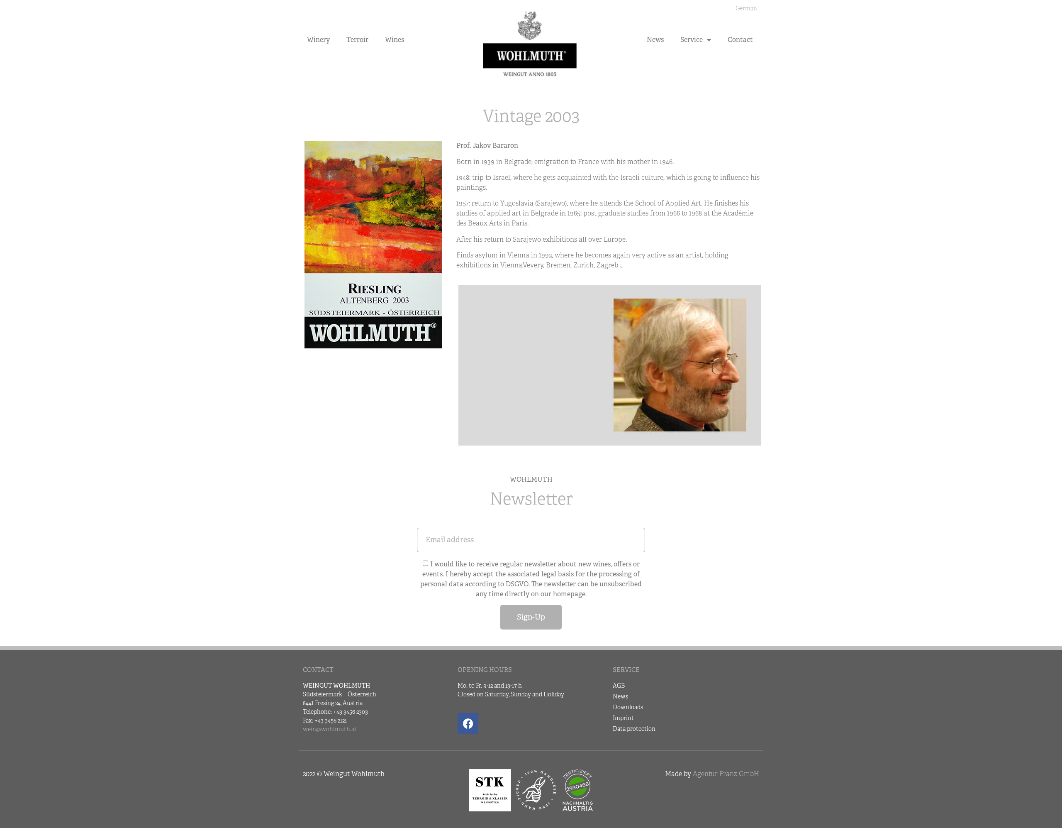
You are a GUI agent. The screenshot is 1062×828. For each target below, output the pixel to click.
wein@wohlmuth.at (330, 729)
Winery (318, 39)
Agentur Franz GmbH (726, 773)
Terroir (357, 39)
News (655, 39)
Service (691, 39)
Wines (394, 39)
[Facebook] (468, 723)
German (746, 8)
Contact (740, 39)
